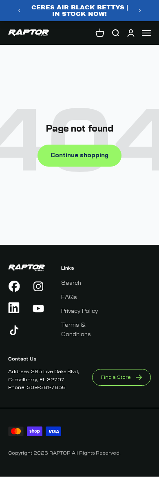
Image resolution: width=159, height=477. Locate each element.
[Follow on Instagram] (38, 286)
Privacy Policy (79, 311)
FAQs (69, 297)
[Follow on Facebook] (14, 286)
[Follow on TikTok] (14, 330)
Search (71, 283)
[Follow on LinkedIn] (14, 308)
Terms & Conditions (76, 329)
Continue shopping (79, 155)
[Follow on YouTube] (38, 308)
